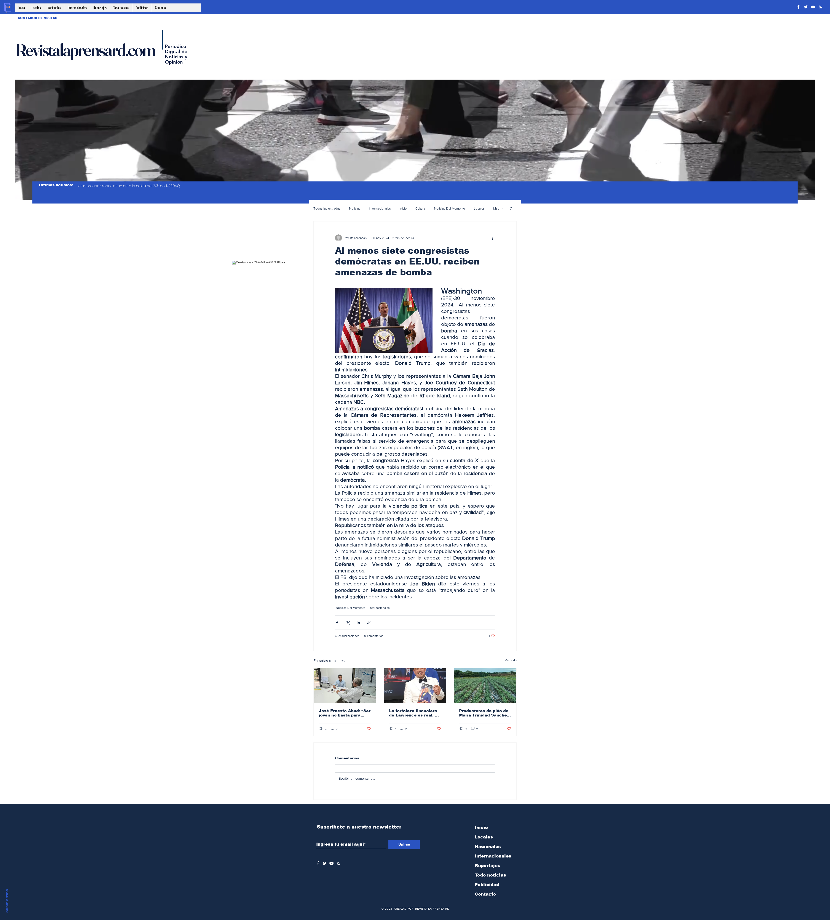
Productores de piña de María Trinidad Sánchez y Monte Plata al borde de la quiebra (484, 713)
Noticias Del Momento (449, 208)
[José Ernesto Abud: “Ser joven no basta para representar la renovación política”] (345, 685)
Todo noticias (490, 875)
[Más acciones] (492, 237)
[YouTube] (813, 7)
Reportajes (487, 865)
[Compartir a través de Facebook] (337, 622)
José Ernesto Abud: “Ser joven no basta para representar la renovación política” (344, 713)
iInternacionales (380, 208)
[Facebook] (798, 7)
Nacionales (488, 846)
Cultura (420, 208)
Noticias (354, 208)
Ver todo (511, 660)
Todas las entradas (326, 208)
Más (496, 208)
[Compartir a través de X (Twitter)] (348, 622)
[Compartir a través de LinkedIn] (358, 622)
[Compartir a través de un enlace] (369, 622)
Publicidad (487, 884)
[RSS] (820, 7)
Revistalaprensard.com (85, 49)
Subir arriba (7, 901)
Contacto (485, 894)
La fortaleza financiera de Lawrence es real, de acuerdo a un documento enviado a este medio (414, 713)
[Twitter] (805, 7)
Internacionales (493, 856)
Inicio (403, 208)
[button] (511, 208)
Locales (479, 208)
